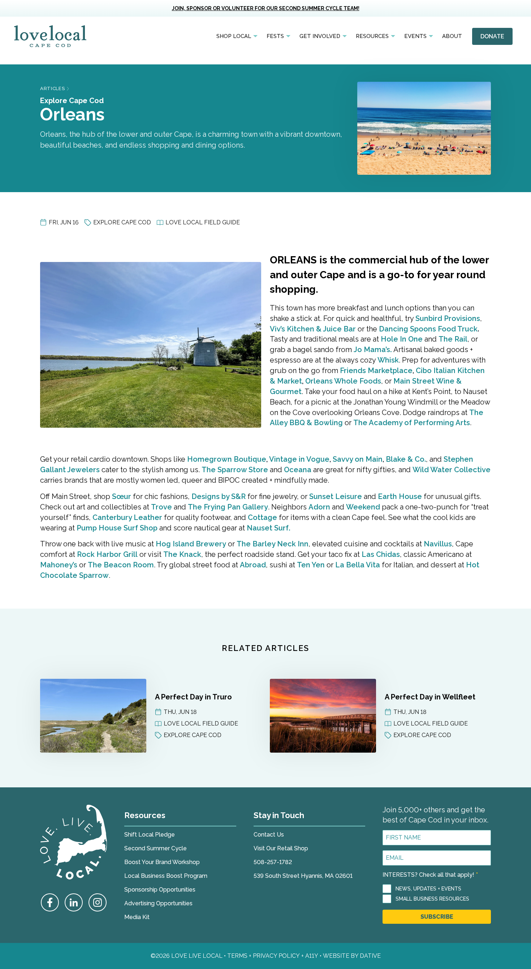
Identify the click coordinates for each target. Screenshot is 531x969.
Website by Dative (352, 955)
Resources (372, 36)
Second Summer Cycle (155, 848)
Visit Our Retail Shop (281, 848)
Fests (275, 36)
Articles (52, 88)
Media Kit (137, 917)
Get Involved (319, 36)
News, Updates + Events (428, 889)
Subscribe (436, 916)
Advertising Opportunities (158, 903)
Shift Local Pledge (149, 834)
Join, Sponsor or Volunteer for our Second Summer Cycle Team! (265, 8)
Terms (237, 955)
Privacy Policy (276, 955)
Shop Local (233, 36)
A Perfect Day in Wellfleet (430, 697)
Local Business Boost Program (165, 875)
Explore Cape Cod (72, 100)
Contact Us (269, 834)
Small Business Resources (432, 899)
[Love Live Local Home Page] (50, 36)
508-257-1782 (273, 862)
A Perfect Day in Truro (193, 697)
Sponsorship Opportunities (159, 889)
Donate (492, 36)
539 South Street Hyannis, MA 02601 (303, 875)
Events (415, 36)
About (452, 36)
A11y (311, 955)
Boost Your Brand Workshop (162, 862)
